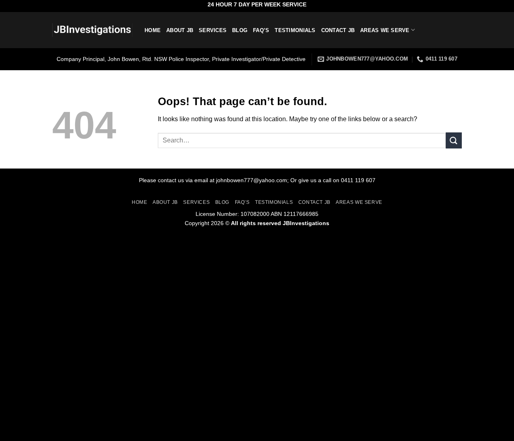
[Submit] (454, 140)
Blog (239, 30)
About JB (179, 30)
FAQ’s (261, 30)
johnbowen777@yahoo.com (251, 180)
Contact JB (338, 30)
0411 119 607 (358, 180)
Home (153, 30)
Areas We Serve (385, 30)
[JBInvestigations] (92, 30)
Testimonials (295, 30)
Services (212, 30)
